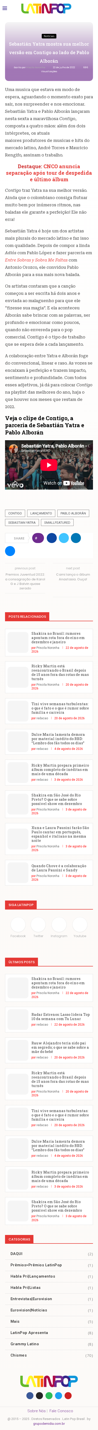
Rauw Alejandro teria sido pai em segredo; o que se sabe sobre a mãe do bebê (60, 1047)
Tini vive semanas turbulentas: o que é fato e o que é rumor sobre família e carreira (60, 708)
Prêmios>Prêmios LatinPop (52, 1265)
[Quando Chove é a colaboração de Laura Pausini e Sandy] (18, 872)
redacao (42, 718)
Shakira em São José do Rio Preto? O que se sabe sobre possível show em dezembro (56, 799)
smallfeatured (57, 522)
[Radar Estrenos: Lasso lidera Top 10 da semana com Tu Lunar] (18, 1019)
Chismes (52, 1355)
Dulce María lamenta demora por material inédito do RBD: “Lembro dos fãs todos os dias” (58, 738)
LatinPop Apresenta (52, 1332)
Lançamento (41, 513)
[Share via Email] (10, 551)
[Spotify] (49, 1395)
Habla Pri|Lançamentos (52, 1276)
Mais (52, 1321)
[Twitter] (58, 1395)
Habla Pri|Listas (52, 1287)
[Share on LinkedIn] (76, 538)
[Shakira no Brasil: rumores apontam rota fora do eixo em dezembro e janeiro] (18, 642)
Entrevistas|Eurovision (52, 1298)
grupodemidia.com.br (49, 1423)
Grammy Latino (52, 1344)
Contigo (15, 513)
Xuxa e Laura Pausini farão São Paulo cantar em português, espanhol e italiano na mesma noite (60, 834)
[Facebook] (29, 1395)
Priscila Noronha (36, 67)
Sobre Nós (36, 1411)
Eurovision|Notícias (52, 1310)
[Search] (90, 9)
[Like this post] (39, 538)
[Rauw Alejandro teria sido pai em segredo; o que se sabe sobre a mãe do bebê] (18, 1050)
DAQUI (52, 1253)
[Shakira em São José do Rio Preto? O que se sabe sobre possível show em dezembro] (18, 804)
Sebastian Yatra (22, 522)
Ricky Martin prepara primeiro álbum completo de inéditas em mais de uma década (60, 769)
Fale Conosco (61, 1411)
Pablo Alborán (73, 513)
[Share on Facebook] (52, 538)
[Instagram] (39, 1395)
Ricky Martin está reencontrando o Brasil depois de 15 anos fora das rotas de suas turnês (60, 672)
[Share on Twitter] (64, 538)
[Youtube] (68, 1395)
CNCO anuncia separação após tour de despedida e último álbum (49, 173)
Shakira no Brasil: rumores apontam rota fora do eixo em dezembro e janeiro (58, 637)
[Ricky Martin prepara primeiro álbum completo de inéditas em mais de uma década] (18, 772)
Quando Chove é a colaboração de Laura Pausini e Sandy (58, 867)
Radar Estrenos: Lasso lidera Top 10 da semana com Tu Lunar (60, 1016)
